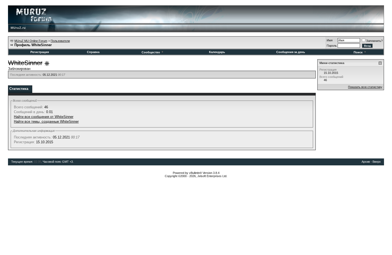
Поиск (358, 52)
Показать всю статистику (365, 87)
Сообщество (151, 52)
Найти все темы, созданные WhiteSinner (46, 121)
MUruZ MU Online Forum (30, 40)
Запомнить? (374, 40)
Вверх (377, 161)
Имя (330, 40)
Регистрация (39, 52)
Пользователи (60, 40)
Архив (366, 161)
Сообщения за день (290, 52)
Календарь (217, 52)
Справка (93, 52)
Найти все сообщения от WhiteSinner (43, 117)
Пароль (332, 45)
